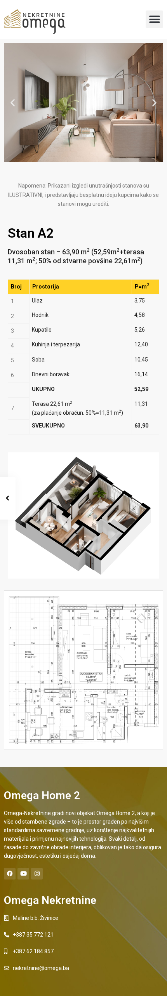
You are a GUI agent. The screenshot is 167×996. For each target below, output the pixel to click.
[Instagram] (37, 874)
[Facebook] (10, 874)
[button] (154, 19)
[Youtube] (23, 874)
